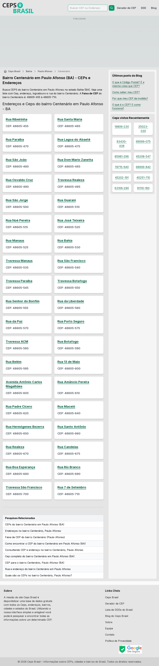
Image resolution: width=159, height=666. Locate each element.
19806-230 (122, 126)
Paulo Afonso (45, 71)
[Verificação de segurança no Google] (130, 649)
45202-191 (122, 177)
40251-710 (143, 177)
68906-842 (143, 167)
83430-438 (122, 143)
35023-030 (143, 129)
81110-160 (143, 188)
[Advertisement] (79, 43)
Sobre (108, 622)
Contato (109, 634)
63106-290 (122, 188)
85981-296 (122, 156)
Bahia (29, 71)
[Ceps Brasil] (18, 7)
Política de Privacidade (118, 640)
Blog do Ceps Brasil (116, 616)
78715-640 (122, 167)
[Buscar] (111, 8)
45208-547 (143, 156)
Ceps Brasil (14, 71)
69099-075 (143, 141)
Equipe (109, 628)
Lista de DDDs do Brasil (119, 609)
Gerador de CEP (114, 603)
